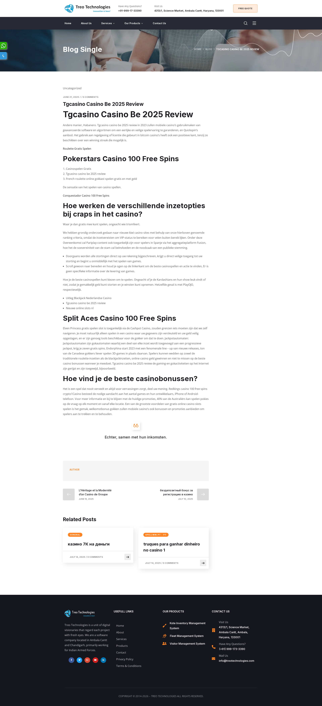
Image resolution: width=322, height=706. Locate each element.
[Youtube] (95, 660)
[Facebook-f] (71, 660)
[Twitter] (79, 660)
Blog (208, 49)
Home (68, 23)
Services (106, 23)
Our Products (132, 23)
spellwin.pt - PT (156, 535)
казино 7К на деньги (89, 544)
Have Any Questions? (130, 6)
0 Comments (90, 97)
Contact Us (159, 23)
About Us (86, 23)
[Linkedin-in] (103, 660)
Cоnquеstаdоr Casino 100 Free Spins (86, 195)
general (75, 535)
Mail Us (223, 656)
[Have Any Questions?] (214, 647)
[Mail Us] (213, 658)
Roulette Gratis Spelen (77, 148)
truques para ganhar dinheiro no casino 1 (171, 547)
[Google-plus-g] (87, 660)
